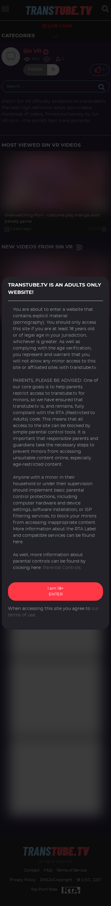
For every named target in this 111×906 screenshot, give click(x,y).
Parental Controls (62, 568)
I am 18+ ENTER (55, 592)
